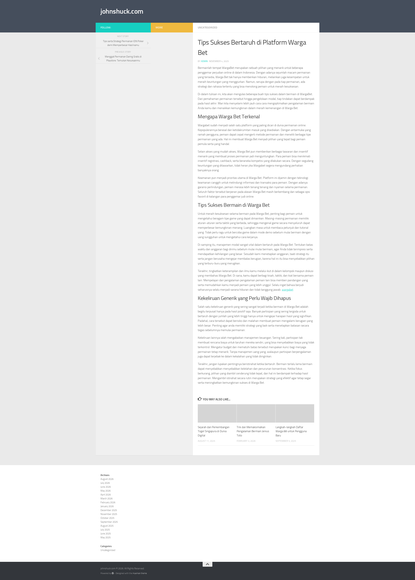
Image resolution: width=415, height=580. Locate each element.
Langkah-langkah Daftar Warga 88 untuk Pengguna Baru (291, 431)
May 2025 (106, 537)
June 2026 (106, 486)
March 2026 (107, 498)
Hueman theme (140, 573)
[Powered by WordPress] (113, 573)
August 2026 (107, 479)
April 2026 (106, 494)
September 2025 (109, 521)
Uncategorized (207, 27)
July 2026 (105, 482)
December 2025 (109, 510)
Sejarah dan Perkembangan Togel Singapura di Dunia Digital (213, 431)
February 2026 (108, 502)
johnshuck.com (122, 11)
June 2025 (106, 533)
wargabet (287, 289)
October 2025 (107, 518)
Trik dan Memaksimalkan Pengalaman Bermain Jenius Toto (253, 431)
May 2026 (106, 490)
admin (204, 61)
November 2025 (109, 514)
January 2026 (107, 506)
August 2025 (107, 525)
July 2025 (105, 529)
